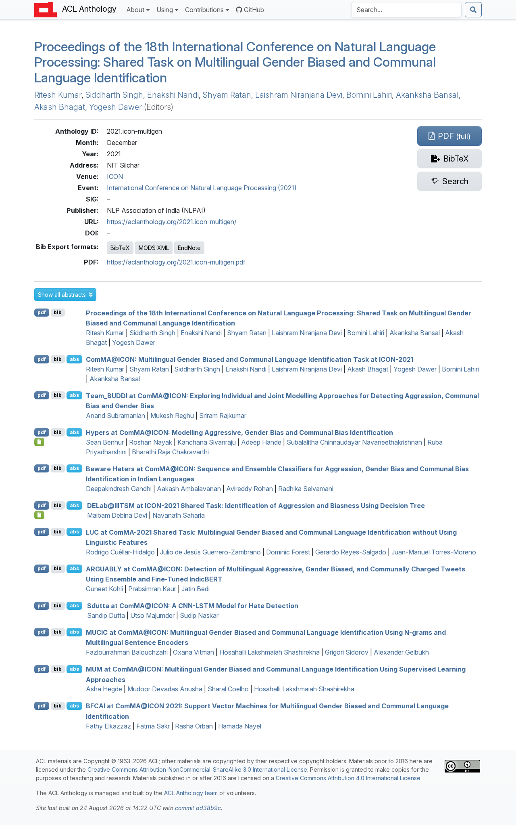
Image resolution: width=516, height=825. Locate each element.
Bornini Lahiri (369, 95)
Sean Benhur (105, 442)
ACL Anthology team (191, 792)
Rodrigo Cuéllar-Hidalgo (120, 552)
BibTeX (120, 247)
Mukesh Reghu (172, 415)
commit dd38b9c (198, 807)
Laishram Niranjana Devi (298, 95)
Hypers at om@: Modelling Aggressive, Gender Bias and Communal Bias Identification (239, 432)
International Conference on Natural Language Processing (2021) (202, 188)
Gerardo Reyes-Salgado (350, 552)
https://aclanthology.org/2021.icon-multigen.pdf (176, 262)
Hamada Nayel (239, 726)
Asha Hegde (104, 689)
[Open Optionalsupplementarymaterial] (39, 442)
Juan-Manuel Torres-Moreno (433, 552)
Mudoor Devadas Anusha (164, 689)
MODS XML (154, 247)
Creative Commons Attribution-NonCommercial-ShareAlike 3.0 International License (197, 769)
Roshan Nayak (150, 442)
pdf (41, 312)
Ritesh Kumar (57, 95)
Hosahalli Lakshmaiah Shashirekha (269, 652)
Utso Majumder (152, 615)
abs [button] (74, 359)
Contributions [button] (204, 10)
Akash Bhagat (59, 107)
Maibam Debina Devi (117, 515)
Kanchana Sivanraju (206, 442)
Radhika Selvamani (305, 489)
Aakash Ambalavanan (189, 489)
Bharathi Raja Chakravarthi (170, 452)
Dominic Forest (288, 552)
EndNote (189, 247)
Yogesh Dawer (115, 107)
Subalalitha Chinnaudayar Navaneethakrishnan (354, 442)
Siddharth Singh (114, 95)
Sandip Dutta (106, 615)
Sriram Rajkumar (222, 415)
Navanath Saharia (178, 515)
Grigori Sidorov (346, 652)
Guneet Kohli (104, 589)
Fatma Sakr (153, 726)
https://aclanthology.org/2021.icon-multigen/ (172, 222)
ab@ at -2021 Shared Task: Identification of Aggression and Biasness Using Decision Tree (256, 506)
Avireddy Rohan (249, 489)
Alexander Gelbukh (401, 652)
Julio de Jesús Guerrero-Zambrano (210, 552)
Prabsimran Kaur (152, 589)
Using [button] (164, 10)
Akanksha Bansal (427, 95)
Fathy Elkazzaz (108, 726)
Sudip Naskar (199, 615)
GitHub (254, 10)
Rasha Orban (194, 726)
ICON (115, 176)
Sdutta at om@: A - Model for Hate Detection (192, 606)
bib (58, 312)
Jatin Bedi (195, 589)
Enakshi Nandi (173, 95)
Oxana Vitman (193, 652)
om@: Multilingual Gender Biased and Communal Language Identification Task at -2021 (249, 359)
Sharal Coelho (228, 689)
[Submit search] (473, 9)
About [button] (135, 10)
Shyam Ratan (227, 95)
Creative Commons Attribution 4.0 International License (348, 778)
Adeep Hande (261, 442)
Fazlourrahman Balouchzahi (127, 652)
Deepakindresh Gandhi (119, 489)
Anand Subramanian (115, 415)
